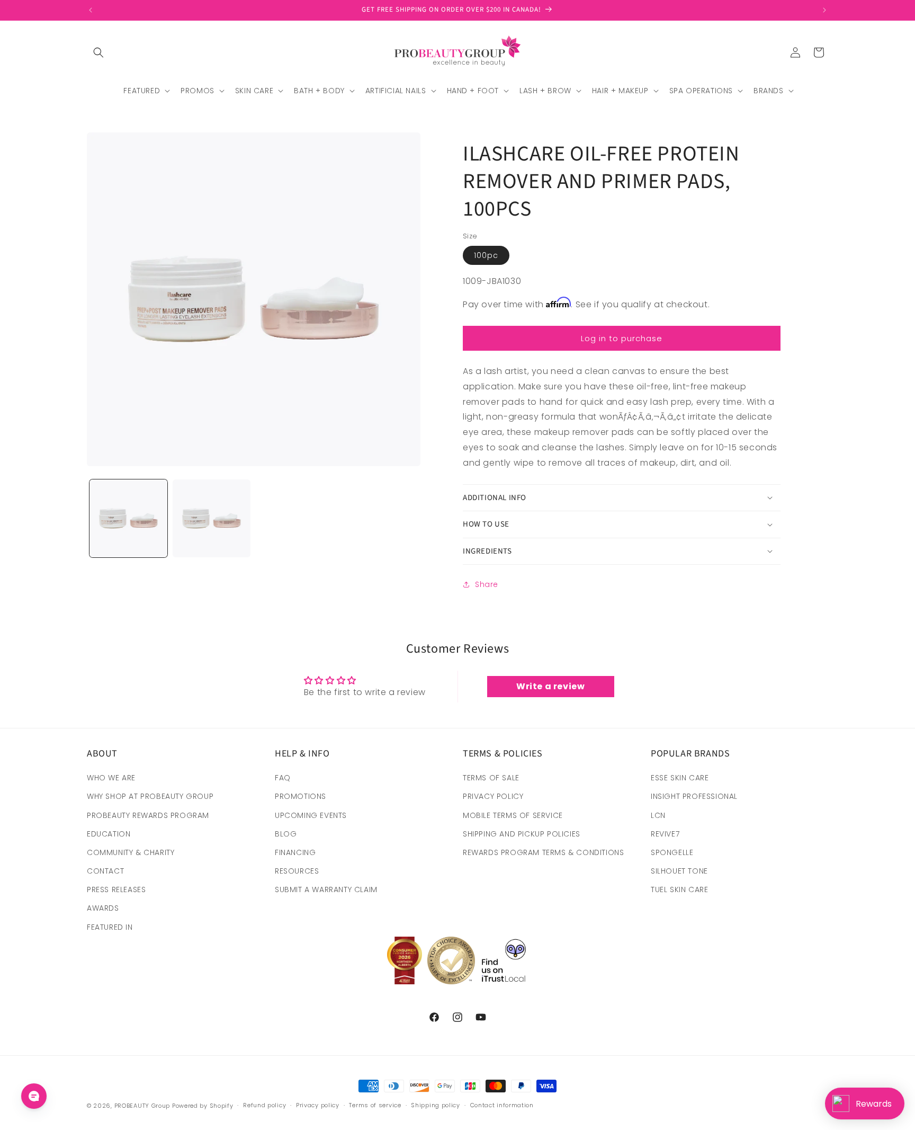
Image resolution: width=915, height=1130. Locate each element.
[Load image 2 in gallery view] (211, 518)
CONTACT (105, 871)
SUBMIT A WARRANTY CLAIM (326, 889)
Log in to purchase (621, 338)
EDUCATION (108, 834)
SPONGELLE (672, 852)
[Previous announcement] (90, 10)
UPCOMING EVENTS (311, 815)
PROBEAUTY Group (142, 1105)
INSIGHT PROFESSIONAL (694, 796)
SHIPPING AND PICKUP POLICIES (521, 834)
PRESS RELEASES (116, 889)
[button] (98, 52)
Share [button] (486, 584)
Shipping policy (435, 1105)
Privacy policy (317, 1105)
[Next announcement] (824, 10)
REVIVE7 (665, 834)
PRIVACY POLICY (493, 796)
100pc (486, 255)
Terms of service (375, 1105)
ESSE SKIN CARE (679, 777)
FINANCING (295, 852)
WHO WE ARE (111, 777)
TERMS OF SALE (491, 777)
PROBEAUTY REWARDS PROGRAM (148, 815)
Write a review (550, 686)
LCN (658, 815)
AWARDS (103, 908)
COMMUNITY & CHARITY (130, 852)
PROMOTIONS (300, 796)
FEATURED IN (110, 927)
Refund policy (264, 1105)
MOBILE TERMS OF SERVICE (513, 815)
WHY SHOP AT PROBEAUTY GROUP (150, 796)
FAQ (283, 777)
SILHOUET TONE (679, 871)
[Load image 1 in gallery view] (128, 518)
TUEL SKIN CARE (679, 889)
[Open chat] (34, 1096)
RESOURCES (297, 871)
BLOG (286, 834)
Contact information (502, 1105)
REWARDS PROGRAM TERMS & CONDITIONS (543, 852)
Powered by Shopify (203, 1105)
